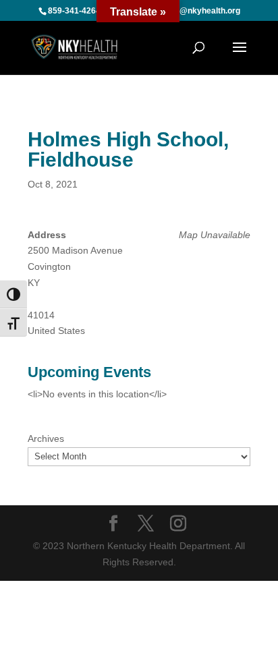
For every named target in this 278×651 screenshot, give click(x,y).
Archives (46, 438)
